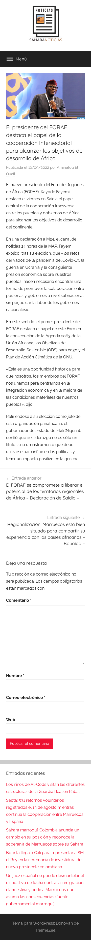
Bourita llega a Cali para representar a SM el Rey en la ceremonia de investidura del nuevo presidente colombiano (45, 859)
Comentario (19, 600)
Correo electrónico (26, 697)
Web (10, 719)
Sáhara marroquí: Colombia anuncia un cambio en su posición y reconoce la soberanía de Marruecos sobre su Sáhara (44, 837)
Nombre (15, 675)
